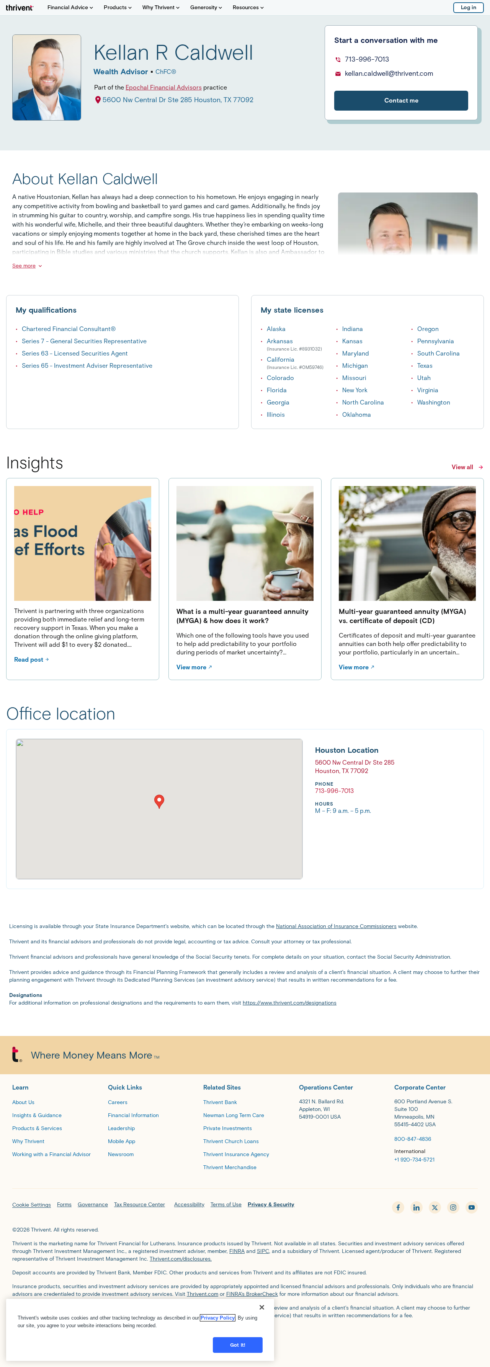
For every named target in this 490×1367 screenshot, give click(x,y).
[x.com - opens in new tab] (435, 1207)
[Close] (261, 1307)
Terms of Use (226, 1204)
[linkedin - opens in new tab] (416, 1207)
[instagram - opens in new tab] (453, 1207)
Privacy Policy (218, 1318)
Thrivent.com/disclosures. (181, 1259)
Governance (93, 1204)
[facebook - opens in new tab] (398, 1207)
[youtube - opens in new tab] (472, 1207)
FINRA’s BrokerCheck (252, 1294)
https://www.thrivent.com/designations (289, 1003)
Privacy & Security (271, 1204)
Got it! (237, 1345)
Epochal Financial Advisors (164, 87)
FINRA (237, 1251)
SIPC (263, 1251)
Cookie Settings (31, 1205)
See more (24, 266)
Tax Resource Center (139, 1204)
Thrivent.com (202, 1294)
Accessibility (189, 1204)
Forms (64, 1204)
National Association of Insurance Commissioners (336, 926)
